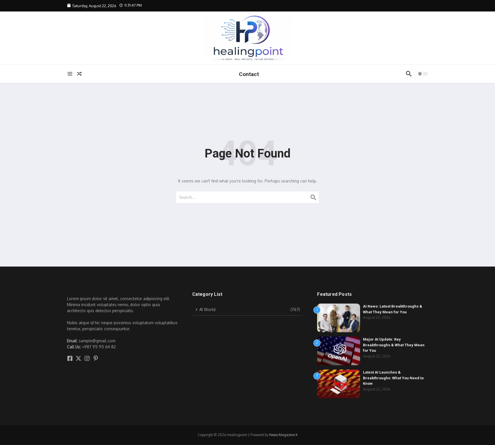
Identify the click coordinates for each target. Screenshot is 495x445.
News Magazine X (283, 435)
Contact (249, 74)
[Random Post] (79, 73)
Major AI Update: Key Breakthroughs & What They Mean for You (394, 345)
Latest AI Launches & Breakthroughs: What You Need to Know (393, 378)
